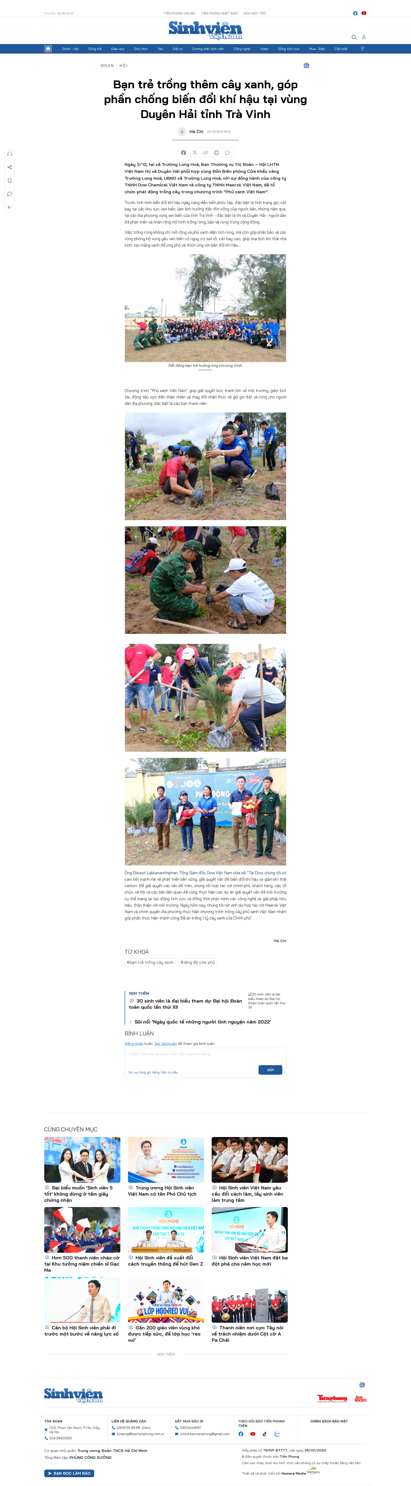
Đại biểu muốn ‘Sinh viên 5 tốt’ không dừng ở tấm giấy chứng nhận (78, 1194)
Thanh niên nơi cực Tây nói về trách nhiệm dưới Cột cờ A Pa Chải (247, 1334)
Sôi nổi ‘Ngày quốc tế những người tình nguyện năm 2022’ (203, 1022)
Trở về (10, 207)
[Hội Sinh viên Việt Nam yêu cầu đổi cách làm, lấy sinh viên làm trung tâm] (250, 1160)
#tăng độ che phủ (198, 962)
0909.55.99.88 (128, 1428)
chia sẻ (183, 153)
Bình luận (10, 194)
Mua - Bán (317, 49)
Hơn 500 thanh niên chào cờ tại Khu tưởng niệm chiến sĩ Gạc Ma (82, 1264)
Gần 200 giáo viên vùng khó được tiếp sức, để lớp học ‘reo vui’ (164, 1334)
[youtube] (364, 13)
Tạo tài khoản (165, 1043)
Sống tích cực (289, 49)
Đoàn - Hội (70, 49)
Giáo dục (118, 49)
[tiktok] (267, 1434)
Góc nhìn (141, 49)
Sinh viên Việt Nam (73, 1395)
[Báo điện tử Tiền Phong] (332, 1399)
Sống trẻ (95, 49)
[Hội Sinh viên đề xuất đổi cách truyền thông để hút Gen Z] (166, 1230)
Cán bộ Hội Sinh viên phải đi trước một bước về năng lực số (81, 1331)
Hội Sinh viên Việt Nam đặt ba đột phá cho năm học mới (250, 1261)
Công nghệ (242, 49)
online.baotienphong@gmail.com (205, 1434)
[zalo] (280, 1434)
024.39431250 (60, 1438)
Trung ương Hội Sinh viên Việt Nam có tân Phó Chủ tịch (162, 1191)
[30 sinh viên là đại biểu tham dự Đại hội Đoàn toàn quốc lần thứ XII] (267, 1003)
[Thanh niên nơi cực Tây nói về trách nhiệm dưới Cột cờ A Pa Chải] (250, 1300)
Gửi (270, 1070)
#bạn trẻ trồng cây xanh (150, 962)
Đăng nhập (134, 1043)
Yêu (160, 49)
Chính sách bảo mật (329, 1421)
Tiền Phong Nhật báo (219, 13)
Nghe (10, 154)
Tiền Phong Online (179, 13)
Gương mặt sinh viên (208, 49)
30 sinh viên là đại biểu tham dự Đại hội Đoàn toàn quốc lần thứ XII (185, 1004)
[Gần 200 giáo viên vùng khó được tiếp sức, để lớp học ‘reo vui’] (166, 1300)
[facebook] (355, 13)
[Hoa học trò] (361, 1399)
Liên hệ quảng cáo (129, 1421)
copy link (205, 153)
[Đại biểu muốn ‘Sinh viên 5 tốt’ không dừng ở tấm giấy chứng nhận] (82, 1160)
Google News (306, 65)
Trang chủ (48, 49)
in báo (216, 153)
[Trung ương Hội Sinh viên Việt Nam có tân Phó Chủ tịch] (166, 1160)
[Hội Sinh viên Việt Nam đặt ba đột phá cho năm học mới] (250, 1230)
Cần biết (341, 49)
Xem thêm (363, 49)
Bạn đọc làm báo (72, 1473)
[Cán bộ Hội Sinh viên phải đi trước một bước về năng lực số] (82, 1300)
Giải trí (178, 49)
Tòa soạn (53, 1421)
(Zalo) (146, 1428)
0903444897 (190, 1428)
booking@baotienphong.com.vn (140, 1434)
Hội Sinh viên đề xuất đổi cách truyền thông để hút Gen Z (165, 1261)
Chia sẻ (10, 167)
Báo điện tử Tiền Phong (205, 30)
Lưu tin (10, 180)
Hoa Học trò (255, 13)
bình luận (227, 153)
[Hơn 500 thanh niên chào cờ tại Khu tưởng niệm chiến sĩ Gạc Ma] (82, 1230)
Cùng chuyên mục (71, 1129)
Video (264, 49)
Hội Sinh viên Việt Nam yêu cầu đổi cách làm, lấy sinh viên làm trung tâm (247, 1194)
